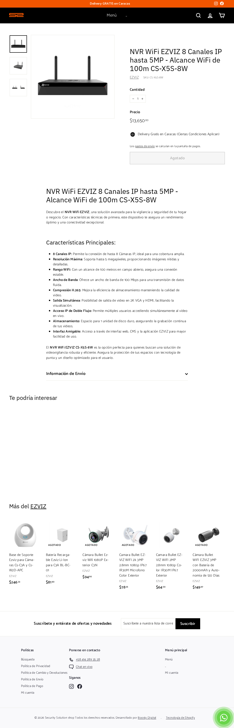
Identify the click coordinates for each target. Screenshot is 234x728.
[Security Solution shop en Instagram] (71, 686)
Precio (135, 112)
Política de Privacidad (35, 666)
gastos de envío (145, 146)
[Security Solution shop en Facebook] (79, 686)
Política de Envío (32, 679)
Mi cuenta (27, 692)
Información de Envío (65, 373)
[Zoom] (72, 76)
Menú (112, 15)
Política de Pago (32, 686)
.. (126, 15)
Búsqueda (28, 659)
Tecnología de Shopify (180, 717)
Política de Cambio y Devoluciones (44, 673)
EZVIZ (134, 77)
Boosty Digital (147, 717)
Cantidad (137, 90)
